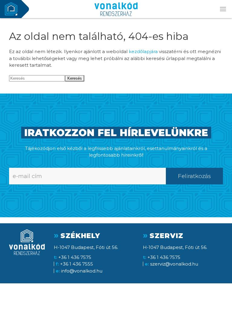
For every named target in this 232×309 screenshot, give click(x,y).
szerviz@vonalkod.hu (174, 264)
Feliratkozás (194, 176)
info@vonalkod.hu (81, 271)
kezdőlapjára (143, 51)
